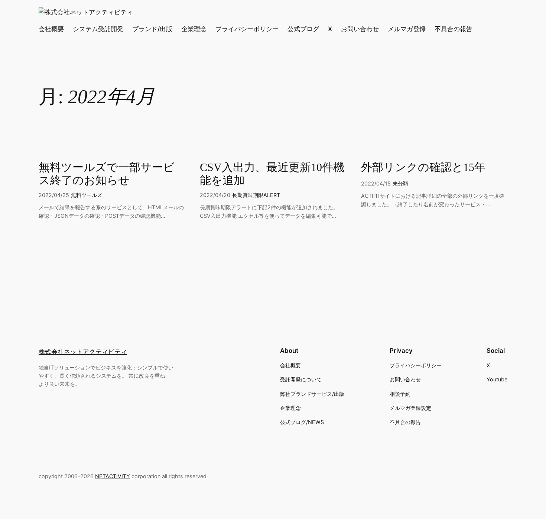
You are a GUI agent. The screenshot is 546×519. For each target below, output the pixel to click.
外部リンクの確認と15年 (423, 167)
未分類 (400, 183)
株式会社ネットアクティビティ (83, 351)
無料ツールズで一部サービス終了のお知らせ (107, 174)
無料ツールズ (86, 195)
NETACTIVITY (112, 476)
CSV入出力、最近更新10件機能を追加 (272, 174)
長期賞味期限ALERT (256, 195)
